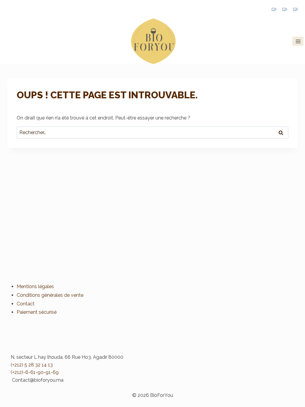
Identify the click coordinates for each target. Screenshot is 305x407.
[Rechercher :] (152, 132)
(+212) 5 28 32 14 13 (32, 365)
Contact (26, 304)
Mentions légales (35, 286)
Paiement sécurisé (37, 312)
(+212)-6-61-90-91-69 (35, 372)
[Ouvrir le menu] (298, 41)
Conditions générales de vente (50, 295)
